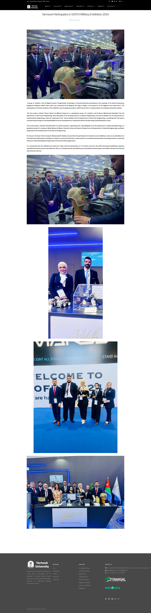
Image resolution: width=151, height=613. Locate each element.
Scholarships (33, 1)
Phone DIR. (56, 577)
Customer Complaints (84, 585)
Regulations (82, 588)
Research (79, 6)
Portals (90, 6)
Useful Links (56, 579)
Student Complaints (84, 579)
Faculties (57, 6)
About (47, 6)
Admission (68, 6)
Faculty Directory (83, 577)
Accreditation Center (84, 568)
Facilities (110, 6)
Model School (82, 574)
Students (39, 1)
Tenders (55, 574)
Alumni (47, 1)
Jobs (28, 1)
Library (100, 6)
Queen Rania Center (84, 571)
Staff (44, 1)
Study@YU (48, 11)
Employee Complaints (84, 582)
